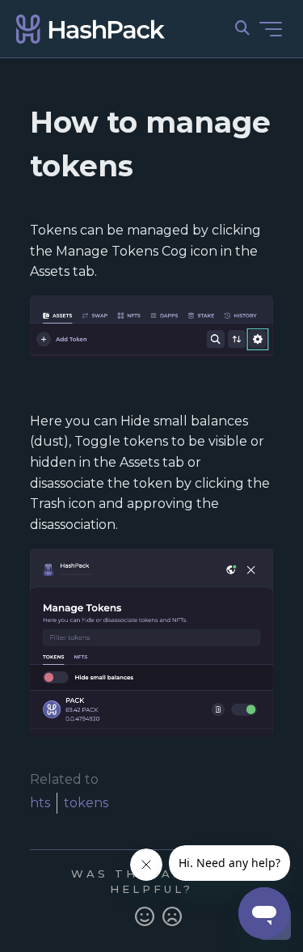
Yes (144, 917)
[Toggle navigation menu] (271, 29)
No (172, 917)
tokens (86, 802)
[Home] (90, 29)
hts (40, 802)
